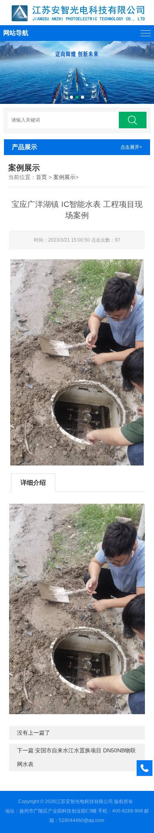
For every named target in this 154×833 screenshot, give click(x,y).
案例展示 (64, 177)
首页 (41, 177)
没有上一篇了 (33, 733)
